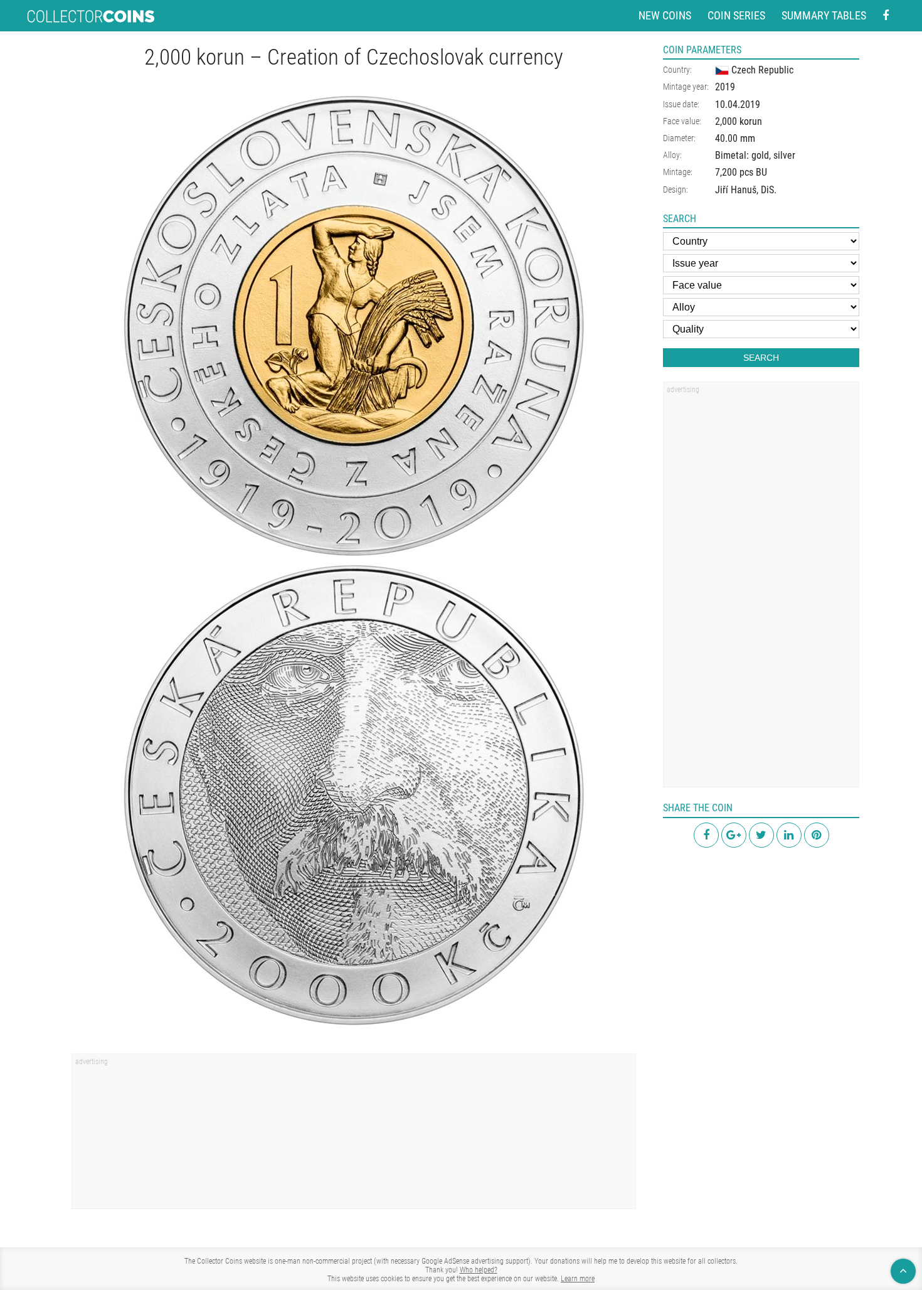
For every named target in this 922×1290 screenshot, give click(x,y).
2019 (725, 87)
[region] (353, 1135)
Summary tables (824, 15)
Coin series (736, 15)
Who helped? (478, 1270)
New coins (665, 15)
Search (761, 358)
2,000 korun (738, 121)
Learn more (578, 1278)
